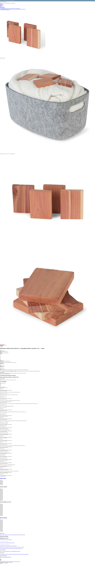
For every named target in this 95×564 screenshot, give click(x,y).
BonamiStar (27, 554)
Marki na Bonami (6, 554)
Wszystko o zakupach (2, 551)
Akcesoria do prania (7, 9)
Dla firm (13, 554)
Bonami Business (16, 554)
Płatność (15, 551)
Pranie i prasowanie (2, 9)
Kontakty (1, 554)
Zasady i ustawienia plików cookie (16, 561)
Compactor (14, 534)
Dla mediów (19, 554)
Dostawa (6, 551)
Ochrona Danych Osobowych (8, 561)
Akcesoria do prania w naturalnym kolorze (20, 534)
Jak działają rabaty (18, 551)
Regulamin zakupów (2, 561)
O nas (3, 554)
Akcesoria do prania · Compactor (9, 534)
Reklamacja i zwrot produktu (10, 551)
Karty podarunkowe (10, 554)
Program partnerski (23, 554)
